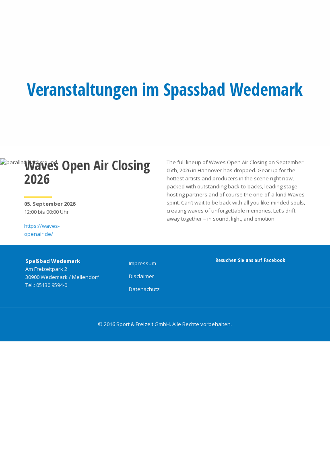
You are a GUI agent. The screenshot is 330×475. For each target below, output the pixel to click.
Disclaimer (141, 276)
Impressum (142, 263)
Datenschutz (144, 289)
